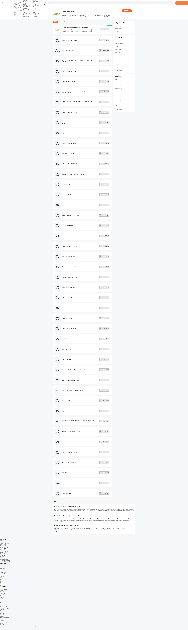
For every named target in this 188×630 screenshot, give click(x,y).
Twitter (1, 567)
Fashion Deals (3, 556)
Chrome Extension (4, 543)
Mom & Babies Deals (5, 561)
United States (3, 586)
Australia (2, 591)
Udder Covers (117, 66)
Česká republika (3, 606)
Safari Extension (4, 547)
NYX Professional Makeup (120, 43)
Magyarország (3, 622)
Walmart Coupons (4, 551)
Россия (1, 604)
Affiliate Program (4, 575)
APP (43, 3)
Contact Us (2, 576)
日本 (1, 596)
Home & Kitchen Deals (5, 560)
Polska (1, 600)
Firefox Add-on (3, 546)
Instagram (2, 568)
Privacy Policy (3, 572)
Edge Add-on (3, 544)
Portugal (2, 613)
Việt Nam (2, 620)
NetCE (116, 105)
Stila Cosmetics (118, 61)
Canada (2, 590)
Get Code (106, 29)
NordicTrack (117, 52)
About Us (2, 571)
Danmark (2, 609)
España (1, 601)
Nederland (2, 597)
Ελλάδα (2, 624)
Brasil (1, 598)
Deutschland (3, 593)
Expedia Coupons (4, 552)
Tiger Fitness (117, 55)
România (2, 614)
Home (54, 8)
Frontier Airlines (118, 85)
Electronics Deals (4, 559)
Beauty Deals (3, 557)
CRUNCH (117, 46)
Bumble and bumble (119, 64)
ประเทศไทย (3, 619)
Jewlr (116, 97)
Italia (1, 602)
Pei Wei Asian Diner (119, 94)
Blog (1, 564)
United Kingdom (4, 589)
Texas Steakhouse (118, 88)
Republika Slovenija (4, 617)
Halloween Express (118, 100)
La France (2, 594)
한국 (1, 605)
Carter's (116, 82)
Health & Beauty (60, 8)
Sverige (2, 616)
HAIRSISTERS (118, 49)
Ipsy (115, 40)
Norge (1, 612)
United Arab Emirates (5, 608)
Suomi (1, 610)
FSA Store (117, 58)
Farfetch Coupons (4, 553)
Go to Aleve (126, 10)
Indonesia (2, 623)
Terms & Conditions (4, 573)
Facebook (2, 565)
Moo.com (117, 91)
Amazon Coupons (4, 549)
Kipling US (117, 102)
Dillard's (116, 79)
